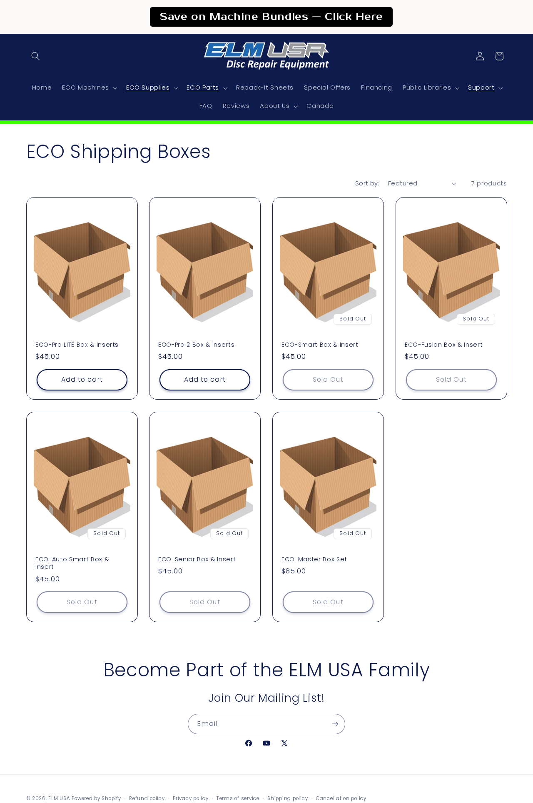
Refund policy (147, 798)
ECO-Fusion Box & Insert (444, 344)
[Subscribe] (335, 724)
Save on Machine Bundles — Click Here (271, 17)
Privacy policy (190, 798)
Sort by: (367, 183)
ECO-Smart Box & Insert (320, 344)
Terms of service (238, 798)
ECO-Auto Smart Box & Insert (72, 562)
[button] (35, 56)
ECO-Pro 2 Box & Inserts (196, 344)
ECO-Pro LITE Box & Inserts (77, 344)
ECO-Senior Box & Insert (197, 559)
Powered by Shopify (96, 798)
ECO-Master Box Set (314, 559)
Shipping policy (287, 798)
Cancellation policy (341, 798)
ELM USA (59, 798)
